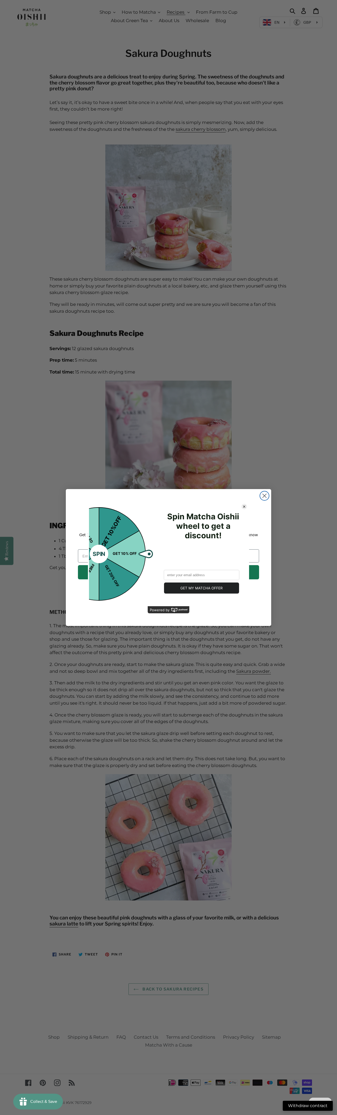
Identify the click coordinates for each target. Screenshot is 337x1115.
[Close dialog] (264, 495)
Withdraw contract (308, 1105)
